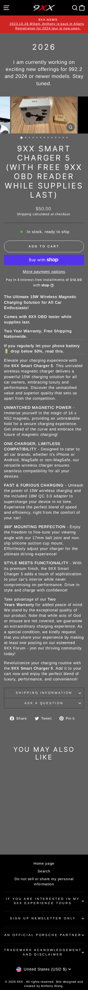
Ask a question (44, 703)
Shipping (24, 214)
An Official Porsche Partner (42, 935)
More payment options (44, 271)
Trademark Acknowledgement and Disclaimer (42, 952)
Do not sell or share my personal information (44, 881)
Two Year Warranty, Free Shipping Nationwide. (38, 334)
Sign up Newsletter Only (43, 918)
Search (44, 871)
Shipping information (44, 693)
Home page (44, 863)
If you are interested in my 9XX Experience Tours (43, 901)
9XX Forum (14, 648)
